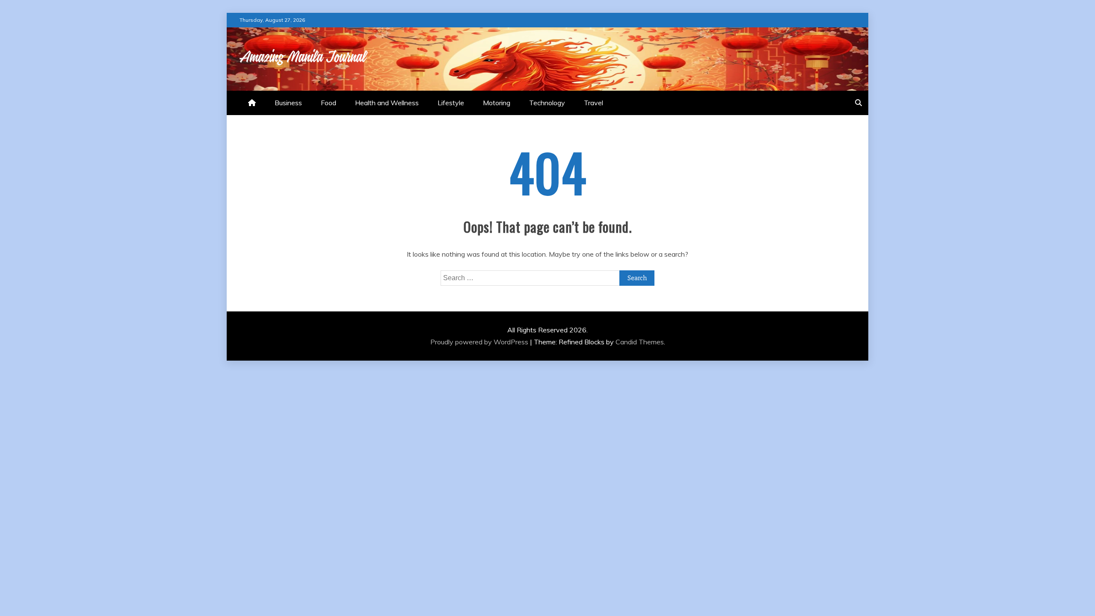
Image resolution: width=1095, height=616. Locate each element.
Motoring (496, 102)
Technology (547, 102)
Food (328, 102)
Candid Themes (640, 342)
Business (288, 102)
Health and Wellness (387, 102)
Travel (593, 102)
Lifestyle (451, 102)
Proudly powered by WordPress (480, 342)
